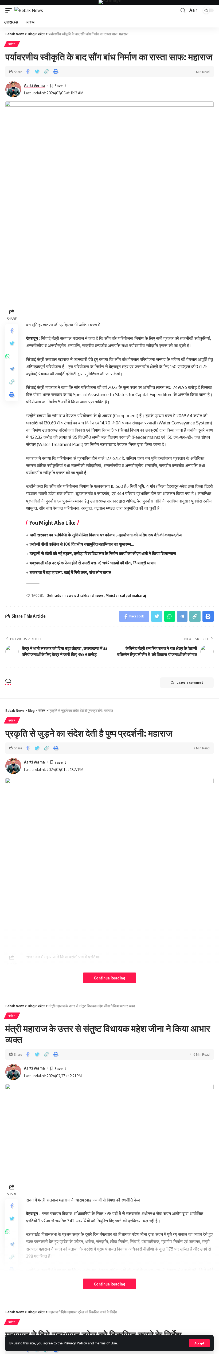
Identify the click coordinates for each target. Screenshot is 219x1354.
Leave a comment (190, 683)
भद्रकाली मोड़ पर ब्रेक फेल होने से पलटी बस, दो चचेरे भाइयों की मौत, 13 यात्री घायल (93, 562)
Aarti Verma (34, 85)
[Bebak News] (28, 10)
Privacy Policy (75, 1343)
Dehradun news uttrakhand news (75, 595)
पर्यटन (12, 44)
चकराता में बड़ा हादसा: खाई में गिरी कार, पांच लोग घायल (70, 572)
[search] (183, 10)
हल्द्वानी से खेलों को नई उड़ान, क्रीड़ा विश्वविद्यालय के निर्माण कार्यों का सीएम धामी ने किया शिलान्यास (103, 553)
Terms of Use (106, 1343)
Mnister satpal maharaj (125, 595)
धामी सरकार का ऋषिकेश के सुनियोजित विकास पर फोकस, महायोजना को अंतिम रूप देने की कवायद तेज (106, 534)
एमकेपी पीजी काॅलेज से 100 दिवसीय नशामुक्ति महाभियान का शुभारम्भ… (82, 544)
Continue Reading (109, 977)
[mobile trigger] (9, 10)
